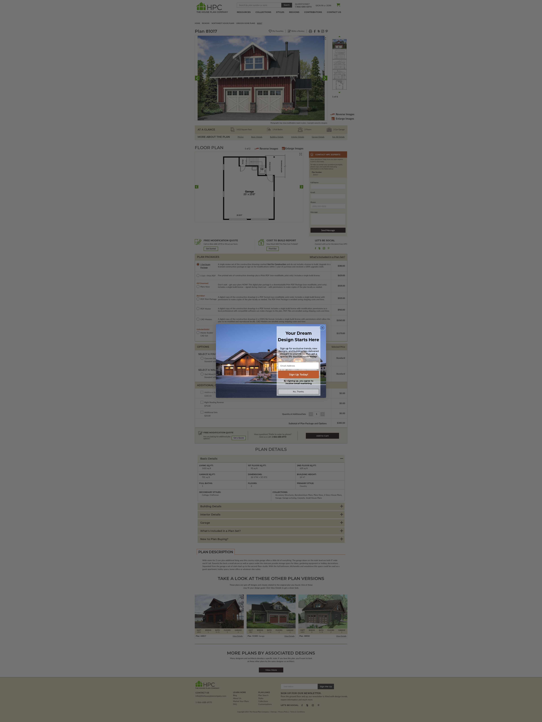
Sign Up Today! (298, 374)
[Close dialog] (322, 327)
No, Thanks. (298, 391)
